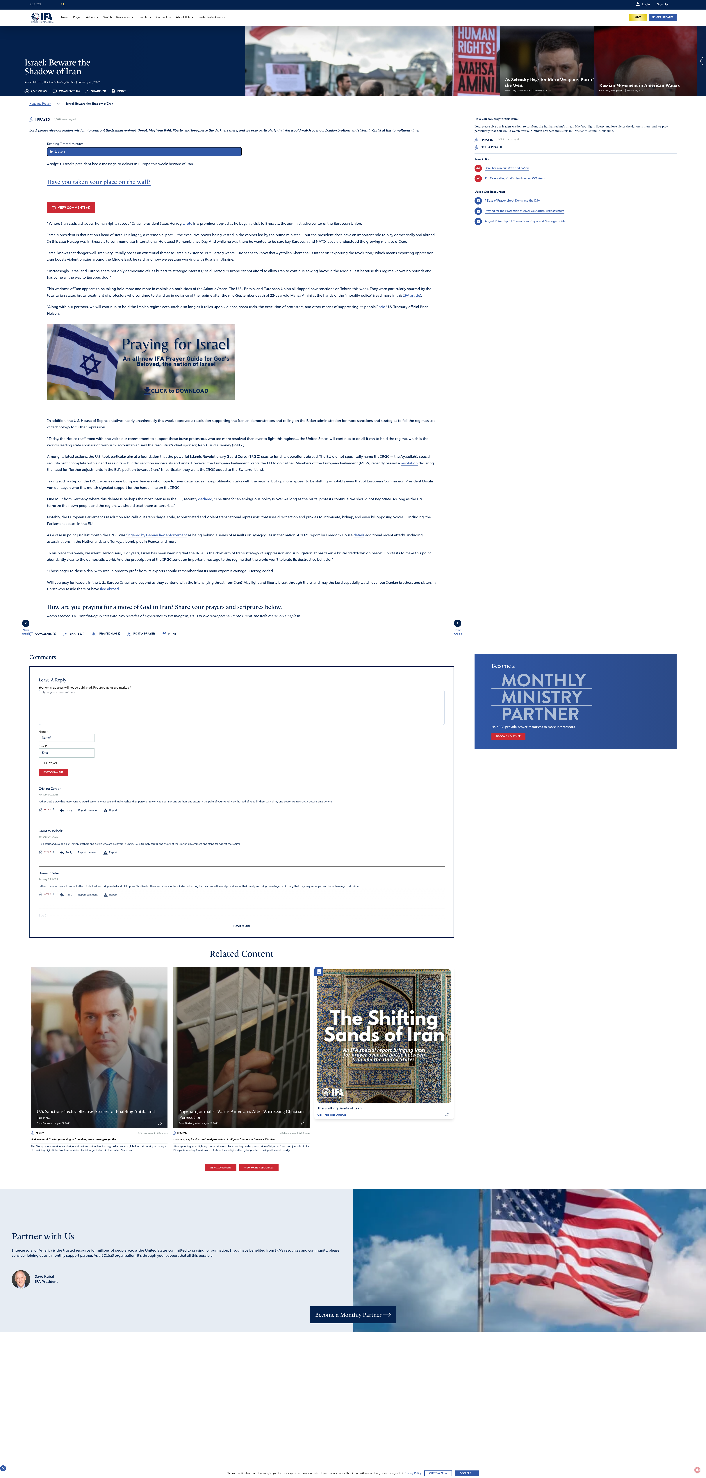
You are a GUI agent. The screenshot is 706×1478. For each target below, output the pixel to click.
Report (113, 810)
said (382, 307)
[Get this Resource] (384, 1036)
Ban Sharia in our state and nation (507, 168)
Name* (43, 732)
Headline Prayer (40, 103)
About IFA (183, 17)
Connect (161, 17)
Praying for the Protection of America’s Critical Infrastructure (524, 211)
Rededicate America (212, 17)
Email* (43, 746)
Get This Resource (331, 1115)
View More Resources (259, 1168)
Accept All (467, 1473)
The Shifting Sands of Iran (339, 1108)
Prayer (77, 17)
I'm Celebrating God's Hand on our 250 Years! (515, 178)
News (65, 17)
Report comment (88, 810)
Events (142, 17)
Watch (107, 17)
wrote (187, 224)
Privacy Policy (413, 1473)
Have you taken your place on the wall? (99, 181)
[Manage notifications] (697, 1470)
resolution (409, 463)
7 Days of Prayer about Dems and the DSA (512, 200)
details (359, 535)
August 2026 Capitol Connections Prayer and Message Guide (525, 221)
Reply (69, 810)
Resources (123, 17)
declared (205, 499)
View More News (221, 1168)
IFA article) (412, 296)
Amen (47, 809)
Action (90, 17)
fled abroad (109, 589)
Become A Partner (508, 736)
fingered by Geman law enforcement (156, 535)
